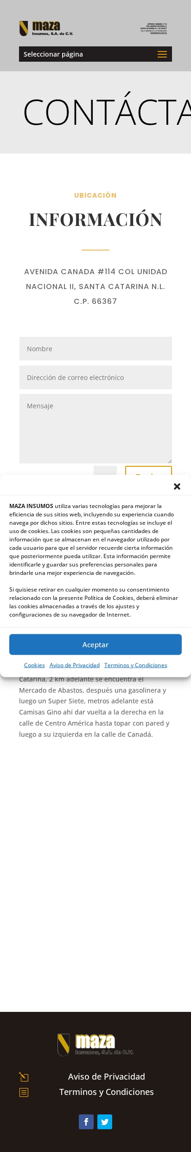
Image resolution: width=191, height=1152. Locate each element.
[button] (177, 486)
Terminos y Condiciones (135, 665)
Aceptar (95, 644)
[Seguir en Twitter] (104, 1121)
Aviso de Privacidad (75, 665)
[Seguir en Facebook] (86, 1121)
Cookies (34, 665)
